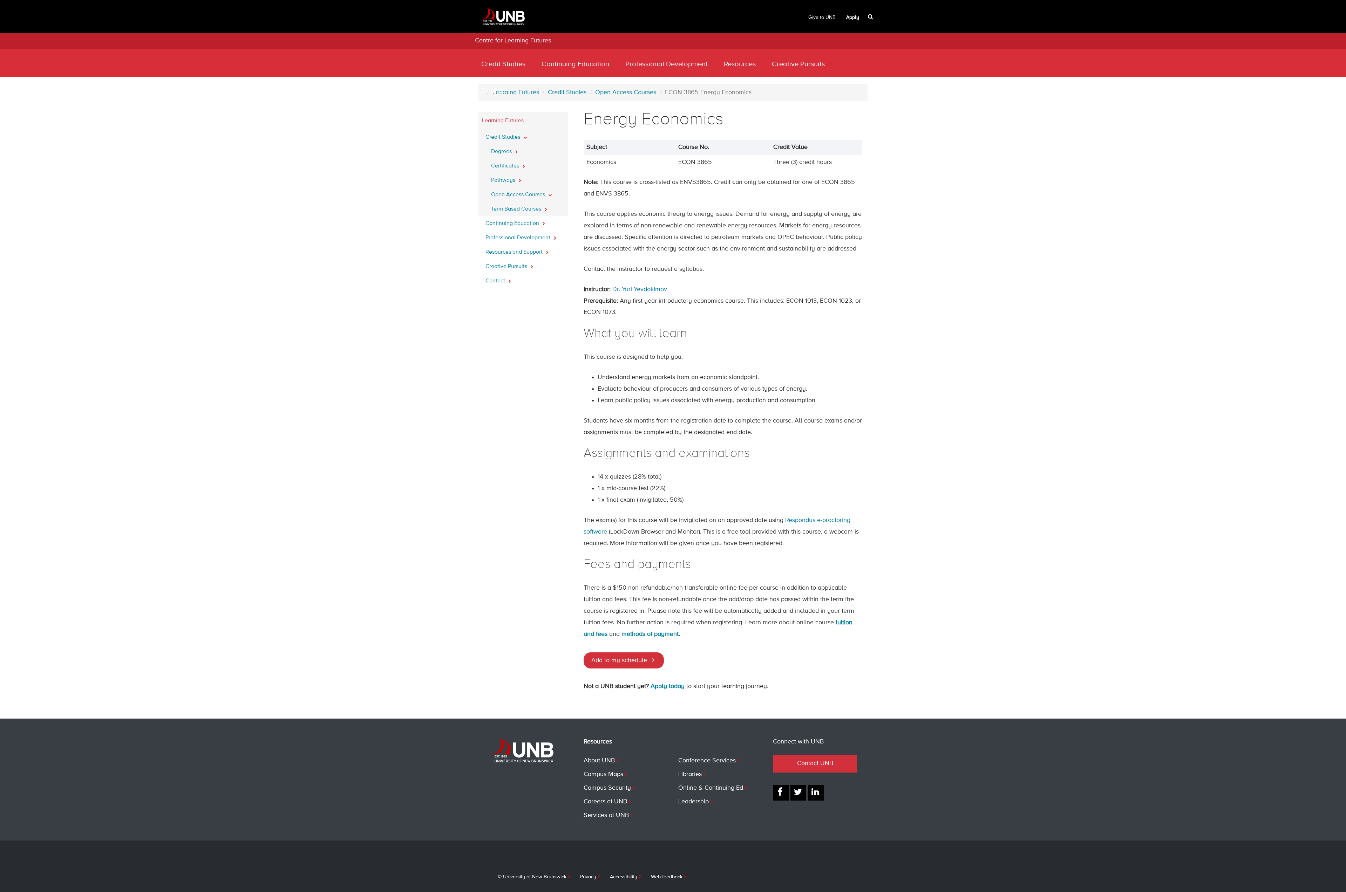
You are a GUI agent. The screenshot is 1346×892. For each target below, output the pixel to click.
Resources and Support (514, 252)
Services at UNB (606, 815)
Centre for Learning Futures (513, 40)
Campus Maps (603, 774)
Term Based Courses (517, 209)
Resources (740, 64)
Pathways (504, 180)
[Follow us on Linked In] (816, 793)
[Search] (871, 17)
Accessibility (623, 876)
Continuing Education (575, 64)
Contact (493, 91)
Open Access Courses (518, 195)
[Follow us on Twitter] (798, 793)
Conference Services (707, 760)
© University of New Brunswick (532, 876)
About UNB (599, 760)
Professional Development (666, 64)
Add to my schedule (619, 660)
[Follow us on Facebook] (781, 793)
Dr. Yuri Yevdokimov (639, 289)
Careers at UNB (605, 801)
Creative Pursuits (798, 64)
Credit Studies (503, 64)
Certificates (506, 166)
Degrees (502, 152)
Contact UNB (815, 763)
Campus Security (607, 788)
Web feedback (666, 876)
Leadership (693, 801)
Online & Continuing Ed (710, 788)
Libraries (690, 774)
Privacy (588, 876)
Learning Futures (503, 121)
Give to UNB (822, 17)
